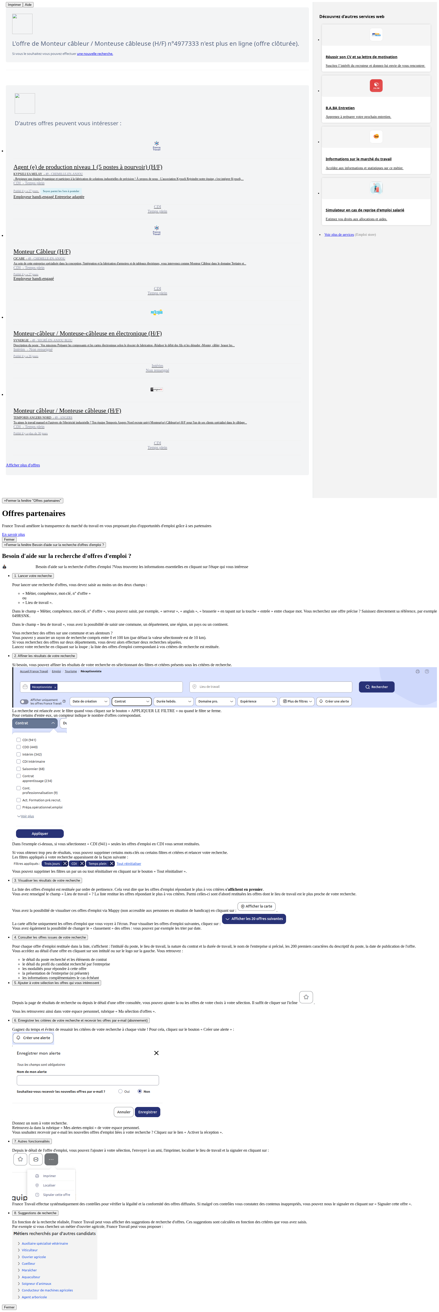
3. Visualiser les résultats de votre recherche (47, 880)
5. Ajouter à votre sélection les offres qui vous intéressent (56, 983)
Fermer (9, 539)
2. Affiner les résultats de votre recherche (44, 656)
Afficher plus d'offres (23, 465)
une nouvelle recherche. (95, 53)
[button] (157, 176)
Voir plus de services (339, 235)
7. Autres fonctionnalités (32, 1141)
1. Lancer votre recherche (33, 576)
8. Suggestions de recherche (35, 1213)
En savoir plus (13, 534)
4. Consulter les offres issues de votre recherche (50, 937)
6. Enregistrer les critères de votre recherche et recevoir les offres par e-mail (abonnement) (81, 1020)
